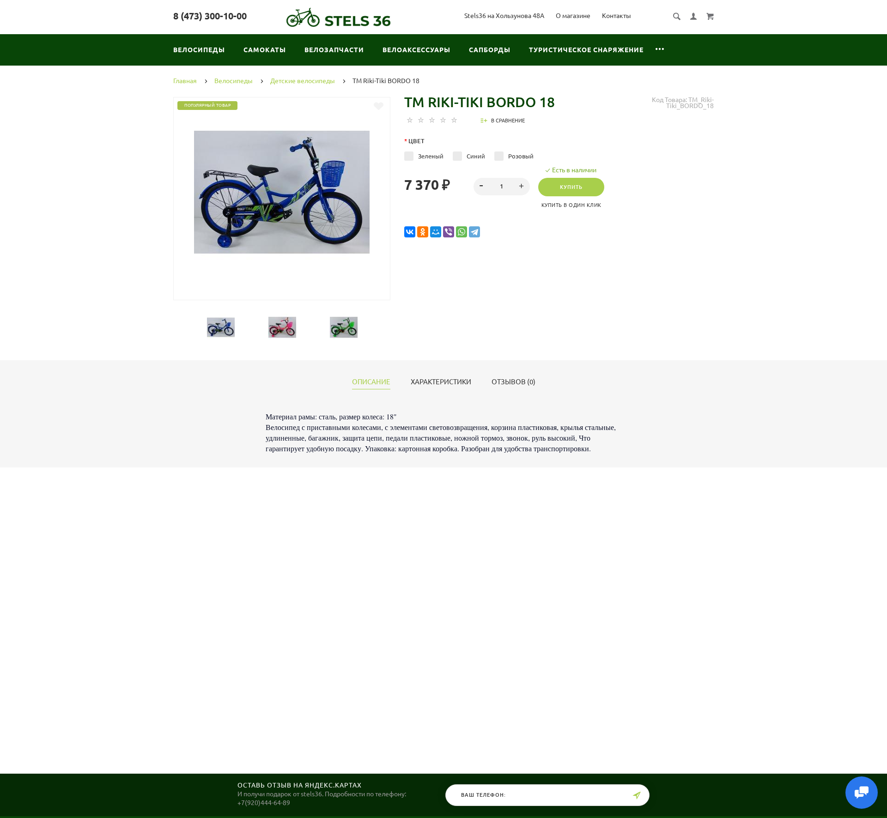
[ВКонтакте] (409, 232)
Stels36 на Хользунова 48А (504, 15)
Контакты (616, 15)
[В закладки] (378, 106)
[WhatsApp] (461, 232)
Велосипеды (199, 50)
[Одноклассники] (422, 232)
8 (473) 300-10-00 (210, 16)
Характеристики (441, 382)
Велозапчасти (334, 50)
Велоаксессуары (416, 50)
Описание (371, 382)
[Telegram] (474, 232)
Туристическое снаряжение (586, 50)
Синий (476, 156)
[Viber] (448, 232)
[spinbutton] (501, 186)
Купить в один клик (571, 205)
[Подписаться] (637, 796)
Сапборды (489, 50)
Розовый (521, 156)
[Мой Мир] (435, 232)
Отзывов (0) (513, 382)
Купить (571, 187)
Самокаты (264, 50)
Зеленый (431, 156)
